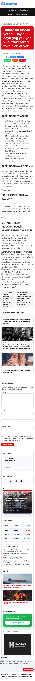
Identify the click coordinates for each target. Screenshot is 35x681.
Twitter (13, 57)
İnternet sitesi (6, 426)
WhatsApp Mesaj (17, 623)
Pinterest (22, 60)
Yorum (4, 392)
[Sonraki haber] (29, 494)
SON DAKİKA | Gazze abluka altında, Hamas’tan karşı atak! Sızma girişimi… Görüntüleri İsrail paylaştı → (24, 298)
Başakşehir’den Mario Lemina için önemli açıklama (16, 554)
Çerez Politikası (21, 14)
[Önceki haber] (25, 494)
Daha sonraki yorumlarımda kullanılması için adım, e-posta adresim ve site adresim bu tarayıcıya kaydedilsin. (17, 438)
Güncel (10, 21)
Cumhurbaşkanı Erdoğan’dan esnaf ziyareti (17, 564)
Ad (3, 411)
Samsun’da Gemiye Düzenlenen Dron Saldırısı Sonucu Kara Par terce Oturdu (17, 550)
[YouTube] (21, 481)
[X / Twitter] (10, 481)
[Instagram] (16, 481)
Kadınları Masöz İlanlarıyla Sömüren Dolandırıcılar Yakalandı (14, 558)
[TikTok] (26, 481)
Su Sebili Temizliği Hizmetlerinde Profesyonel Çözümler (17, 561)
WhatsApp (7, 60)
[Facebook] (5, 481)
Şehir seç (8, 464)
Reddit (15, 60)
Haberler (4, 21)
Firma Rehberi (24, 10)
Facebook (20, 57)
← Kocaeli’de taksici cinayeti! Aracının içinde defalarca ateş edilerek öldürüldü (8, 299)
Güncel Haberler (11, 10)
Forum (10, 14)
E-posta (5, 418)
